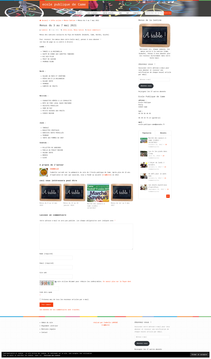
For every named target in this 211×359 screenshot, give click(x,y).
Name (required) (46, 254)
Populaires (146, 133)
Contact (136, 13)
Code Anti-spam (46, 292)
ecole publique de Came (64, 4)
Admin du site (47, 322)
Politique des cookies (52, 355)
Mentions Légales (48, 329)
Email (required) (47, 263)
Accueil (44, 20)
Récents (163, 133)
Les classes (92, 13)
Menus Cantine (69, 20)
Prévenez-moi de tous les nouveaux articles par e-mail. (65, 299)
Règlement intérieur (49, 326)
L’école (79, 13)
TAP (127, 13)
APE (120, 13)
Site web (43, 273)
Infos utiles (108, 13)
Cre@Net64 (107, 175)
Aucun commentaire (93, 30)
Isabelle (44, 30)
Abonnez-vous (146, 86)
